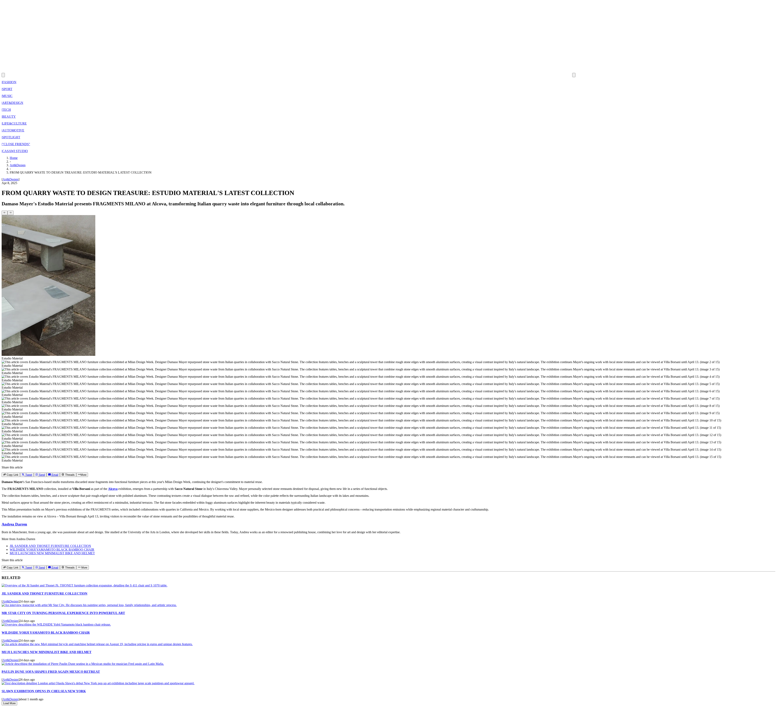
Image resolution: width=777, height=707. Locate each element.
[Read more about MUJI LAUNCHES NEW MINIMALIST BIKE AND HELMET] (97, 644)
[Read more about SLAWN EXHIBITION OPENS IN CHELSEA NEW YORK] (98, 683)
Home (14, 158)
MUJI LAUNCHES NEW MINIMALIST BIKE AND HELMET (52, 553)
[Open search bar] (3, 75)
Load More (9, 703)
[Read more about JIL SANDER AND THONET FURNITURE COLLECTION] (84, 585)
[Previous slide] (4, 213)
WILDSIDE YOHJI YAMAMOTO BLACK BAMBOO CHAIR (52, 549)
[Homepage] (288, 75)
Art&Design (17, 165)
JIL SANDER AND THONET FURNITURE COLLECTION (50, 546)
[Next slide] (10, 213)
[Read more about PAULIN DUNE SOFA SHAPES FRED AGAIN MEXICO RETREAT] (83, 663)
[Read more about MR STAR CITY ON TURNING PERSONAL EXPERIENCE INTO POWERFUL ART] (89, 605)
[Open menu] (573, 75)
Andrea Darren (14, 524)
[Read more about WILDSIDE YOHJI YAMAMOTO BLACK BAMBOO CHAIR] (56, 624)
